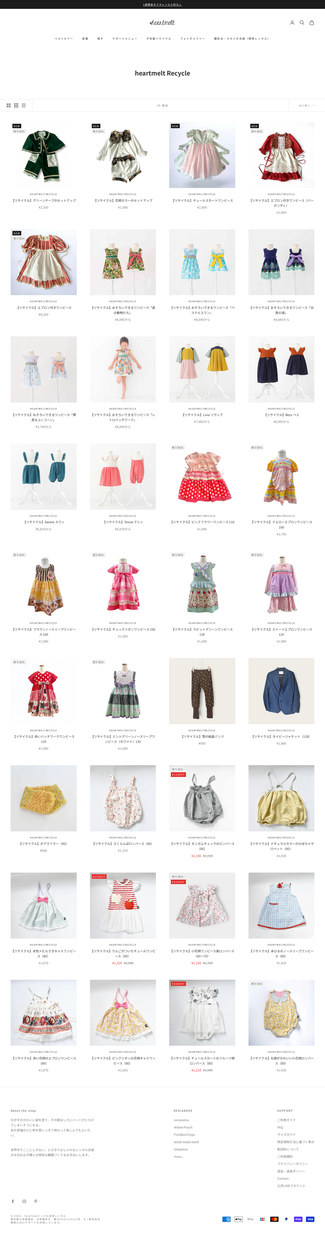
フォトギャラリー (192, 38)
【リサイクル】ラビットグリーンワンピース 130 (202, 632)
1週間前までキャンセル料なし (162, 4)
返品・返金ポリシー (291, 1171)
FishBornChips (184, 1134)
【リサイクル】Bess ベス (281, 414)
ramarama (181, 1120)
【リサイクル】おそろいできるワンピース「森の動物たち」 (122, 310)
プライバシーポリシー (292, 1163)
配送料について (288, 1149)
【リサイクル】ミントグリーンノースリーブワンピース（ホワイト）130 (123, 739)
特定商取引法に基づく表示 (295, 1142)
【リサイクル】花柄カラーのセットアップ (123, 200)
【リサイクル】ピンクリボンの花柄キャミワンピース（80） (122, 1060)
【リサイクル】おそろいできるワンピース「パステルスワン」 (202, 310)
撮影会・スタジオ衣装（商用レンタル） (242, 38)
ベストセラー (64, 38)
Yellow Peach (183, 1127)
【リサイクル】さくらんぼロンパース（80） (123, 843)
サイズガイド (286, 1134)
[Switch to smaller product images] (16, 105)
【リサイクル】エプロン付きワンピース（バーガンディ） (281, 203)
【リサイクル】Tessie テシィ (123, 522)
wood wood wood (186, 1142)
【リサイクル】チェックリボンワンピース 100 (123, 629)
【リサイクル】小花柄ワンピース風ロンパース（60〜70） (202, 953)
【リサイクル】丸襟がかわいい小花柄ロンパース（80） (281, 1060)
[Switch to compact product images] (24, 105)
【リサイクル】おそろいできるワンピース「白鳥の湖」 (281, 310)
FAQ (280, 1127)
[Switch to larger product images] (9, 105)
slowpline (181, 1149)
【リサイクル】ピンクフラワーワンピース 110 (202, 522)
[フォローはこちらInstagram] (24, 1201)
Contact (283, 1178)
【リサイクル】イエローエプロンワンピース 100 (281, 524)
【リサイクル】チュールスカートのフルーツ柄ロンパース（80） (202, 1060)
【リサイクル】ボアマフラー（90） (44, 843)
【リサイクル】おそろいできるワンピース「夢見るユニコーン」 (43, 417)
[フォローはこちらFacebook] (13, 1201)
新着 (85, 38)
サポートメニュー (124, 38)
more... (179, 1156)
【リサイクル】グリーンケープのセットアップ (43, 200)
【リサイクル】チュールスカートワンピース (202, 200)
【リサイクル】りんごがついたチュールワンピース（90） (122, 953)
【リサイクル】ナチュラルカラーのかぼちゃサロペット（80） (281, 846)
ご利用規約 (285, 1156)
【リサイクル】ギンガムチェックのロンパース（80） (202, 846)
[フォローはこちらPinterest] (36, 1201)
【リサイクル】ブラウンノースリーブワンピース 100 (43, 632)
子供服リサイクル (158, 38)
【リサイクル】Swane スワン (43, 522)
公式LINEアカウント (291, 1185)
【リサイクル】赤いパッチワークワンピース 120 (44, 739)
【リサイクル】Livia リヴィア (202, 414)
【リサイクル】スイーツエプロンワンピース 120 (281, 632)
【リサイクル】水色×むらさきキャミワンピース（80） (43, 953)
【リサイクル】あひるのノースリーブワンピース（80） (281, 953)
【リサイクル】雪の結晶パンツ (202, 736)
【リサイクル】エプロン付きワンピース (43, 307)
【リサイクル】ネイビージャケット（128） (281, 736)
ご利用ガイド (286, 1120)
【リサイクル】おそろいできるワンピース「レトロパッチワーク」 (122, 417)
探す (100, 38)
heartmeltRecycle (43, 194)
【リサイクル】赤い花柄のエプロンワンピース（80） (43, 1060)
